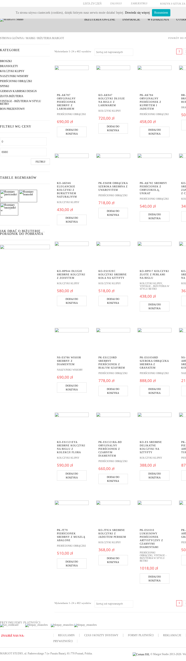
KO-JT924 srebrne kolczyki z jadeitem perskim (112, 533)
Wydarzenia (158, 19)
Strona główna (12, 38)
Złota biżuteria (11, 96)
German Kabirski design (18, 91)
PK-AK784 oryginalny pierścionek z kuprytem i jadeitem (150, 102)
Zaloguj (116, 3)
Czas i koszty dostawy (101, 635)
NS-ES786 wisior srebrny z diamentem (69, 361)
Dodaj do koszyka (72, 131)
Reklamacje (172, 635)
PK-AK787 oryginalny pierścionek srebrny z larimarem (66, 102)
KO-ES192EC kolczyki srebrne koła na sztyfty (112, 274)
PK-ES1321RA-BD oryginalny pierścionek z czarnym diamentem (110, 449)
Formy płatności (141, 635)
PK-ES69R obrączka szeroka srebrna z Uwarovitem (113, 186)
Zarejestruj (139, 3)
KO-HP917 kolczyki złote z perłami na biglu (154, 274)
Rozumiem (161, 12)
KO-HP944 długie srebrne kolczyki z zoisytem (71, 274)
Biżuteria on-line (99, 19)
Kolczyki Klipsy (12, 71)
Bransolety (9, 66)
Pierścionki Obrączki (16, 81)
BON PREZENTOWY (12, 109)
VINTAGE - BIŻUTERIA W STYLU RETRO (20, 103)
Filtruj (40, 161)
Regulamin (66, 635)
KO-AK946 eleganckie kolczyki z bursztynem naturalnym (67, 190)
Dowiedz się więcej (137, 12)
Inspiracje (131, 19)
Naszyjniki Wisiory (14, 76)
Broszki (6, 61)
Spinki (4, 86)
